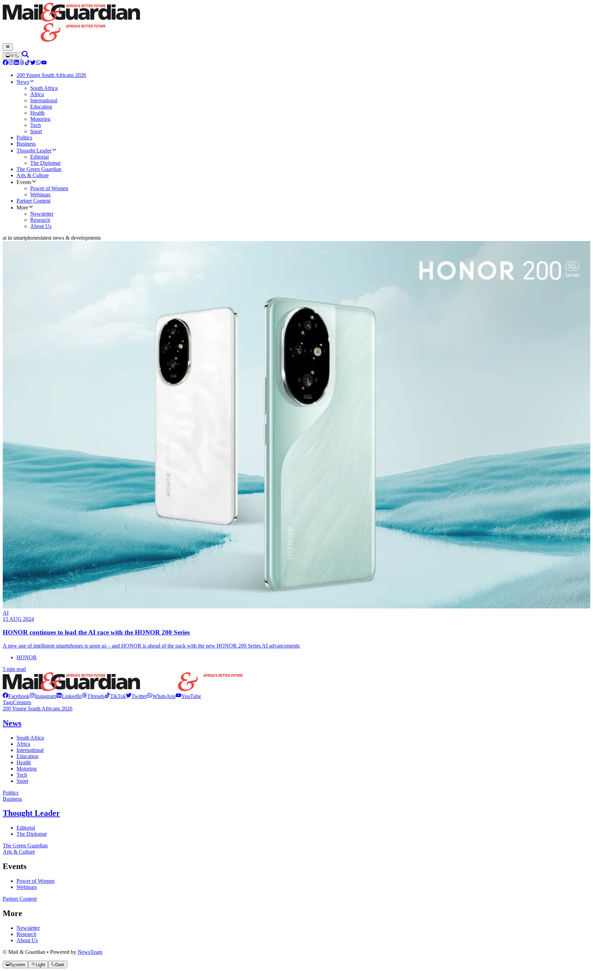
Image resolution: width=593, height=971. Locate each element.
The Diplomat (31, 834)
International (30, 750)
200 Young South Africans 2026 (37, 708)
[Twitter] (33, 63)
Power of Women (35, 881)
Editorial (25, 828)
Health (23, 762)
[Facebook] (5, 63)
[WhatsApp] (38, 63)
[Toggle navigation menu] (8, 47)
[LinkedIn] (16, 63)
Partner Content (20, 899)
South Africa (30, 738)
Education (27, 756)
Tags (8, 702)
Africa (23, 744)
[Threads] (22, 63)
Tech (21, 775)
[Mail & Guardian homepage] (296, 23)
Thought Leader (31, 813)
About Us (27, 940)
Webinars (26, 887)
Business (12, 799)
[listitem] (16, 696)
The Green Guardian (25, 845)
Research (26, 934)
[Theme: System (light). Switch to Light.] (12, 56)
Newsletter (28, 928)
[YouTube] (44, 63)
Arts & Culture (19, 852)
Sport (22, 781)
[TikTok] (27, 63)
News (12, 723)
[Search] (25, 56)
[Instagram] (11, 63)
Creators (22, 702)
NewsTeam (90, 952)
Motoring (26, 769)
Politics (11, 793)
